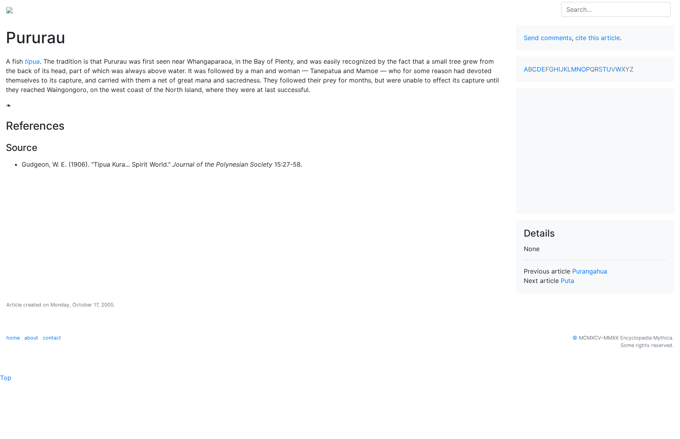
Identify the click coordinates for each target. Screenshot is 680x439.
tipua (32, 61)
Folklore (159, 9)
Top (5, 378)
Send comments (548, 38)
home (13, 338)
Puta (567, 281)
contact (52, 338)
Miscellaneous (198, 9)
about (31, 338)
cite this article (597, 38)
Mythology (38, 9)
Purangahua (589, 271)
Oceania (72, 9)
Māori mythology (116, 9)
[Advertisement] (595, 151)
